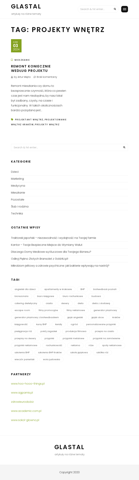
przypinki (49, 338)
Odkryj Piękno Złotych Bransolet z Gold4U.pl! (39, 259)
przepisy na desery (25, 338)
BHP (83, 289)
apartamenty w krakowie (58, 289)
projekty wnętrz (47, 124)
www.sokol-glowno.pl (25, 420)
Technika (17, 213)
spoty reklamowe (112, 345)
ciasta (49, 303)
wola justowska (51, 359)
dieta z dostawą (101, 303)
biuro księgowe (45, 296)
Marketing (17, 179)
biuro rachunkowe (73, 296)
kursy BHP (41, 324)
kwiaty (58, 324)
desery (65, 303)
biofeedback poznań (104, 289)
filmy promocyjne (48, 310)
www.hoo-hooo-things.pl (28, 384)
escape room (22, 310)
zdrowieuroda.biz (22, 402)
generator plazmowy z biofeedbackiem (37, 317)
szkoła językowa (79, 352)
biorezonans (21, 296)
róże (91, 345)
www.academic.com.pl (26, 411)
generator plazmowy (105, 310)
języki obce (98, 317)
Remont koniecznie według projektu (31, 68)
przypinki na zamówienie (106, 338)
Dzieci (15, 172)
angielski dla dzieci (25, 289)
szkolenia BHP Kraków (50, 352)
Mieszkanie (22, 59)
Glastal (26, 6)
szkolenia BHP (22, 352)
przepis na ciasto (104, 331)
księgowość (21, 324)
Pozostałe (17, 200)
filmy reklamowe (76, 310)
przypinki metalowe (73, 338)
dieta (80, 303)
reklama (75, 345)
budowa (96, 296)
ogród (74, 324)
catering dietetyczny (26, 303)
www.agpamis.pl (22, 393)
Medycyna (18, 186)
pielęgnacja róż (23, 331)
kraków (116, 317)
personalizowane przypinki (101, 324)
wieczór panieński (24, 359)
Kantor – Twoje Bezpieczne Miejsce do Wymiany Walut (46, 245)
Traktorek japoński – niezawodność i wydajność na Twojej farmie (53, 238)
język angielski (75, 317)
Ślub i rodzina (19, 206)
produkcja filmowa (76, 331)
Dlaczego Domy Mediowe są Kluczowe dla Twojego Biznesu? (51, 252)
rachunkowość (54, 345)
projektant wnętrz (29, 119)
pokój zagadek (49, 331)
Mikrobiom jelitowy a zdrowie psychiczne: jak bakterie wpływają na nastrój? (60, 266)
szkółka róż (102, 352)
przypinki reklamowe (26, 345)
